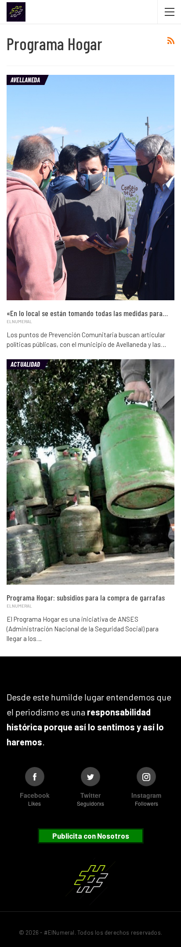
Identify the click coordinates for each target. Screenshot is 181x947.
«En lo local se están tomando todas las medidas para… (87, 313)
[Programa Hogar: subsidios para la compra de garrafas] (90, 472)
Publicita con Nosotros (90, 835)
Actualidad (25, 364)
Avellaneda (25, 80)
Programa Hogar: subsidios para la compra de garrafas (86, 597)
